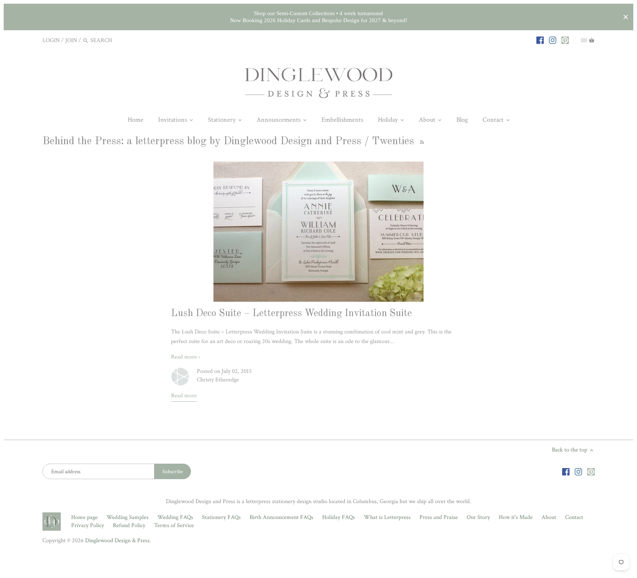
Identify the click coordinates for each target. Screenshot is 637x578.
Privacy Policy (87, 525)
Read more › (185, 357)
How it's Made (516, 517)
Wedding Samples (128, 517)
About (549, 517)
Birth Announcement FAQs (281, 517)
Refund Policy (129, 525)
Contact (574, 517)
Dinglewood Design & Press (117, 540)
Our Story (478, 517)
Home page (84, 517)
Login (51, 40)
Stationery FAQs (221, 517)
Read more (184, 395)
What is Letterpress (387, 517)
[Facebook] (540, 40)
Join (71, 40)
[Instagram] (552, 40)
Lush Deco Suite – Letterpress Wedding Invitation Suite (291, 313)
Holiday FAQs (338, 517)
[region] (318, 17)
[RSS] (421, 141)
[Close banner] (626, 17)
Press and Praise (439, 517)
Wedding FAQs (175, 517)
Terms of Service (174, 525)
